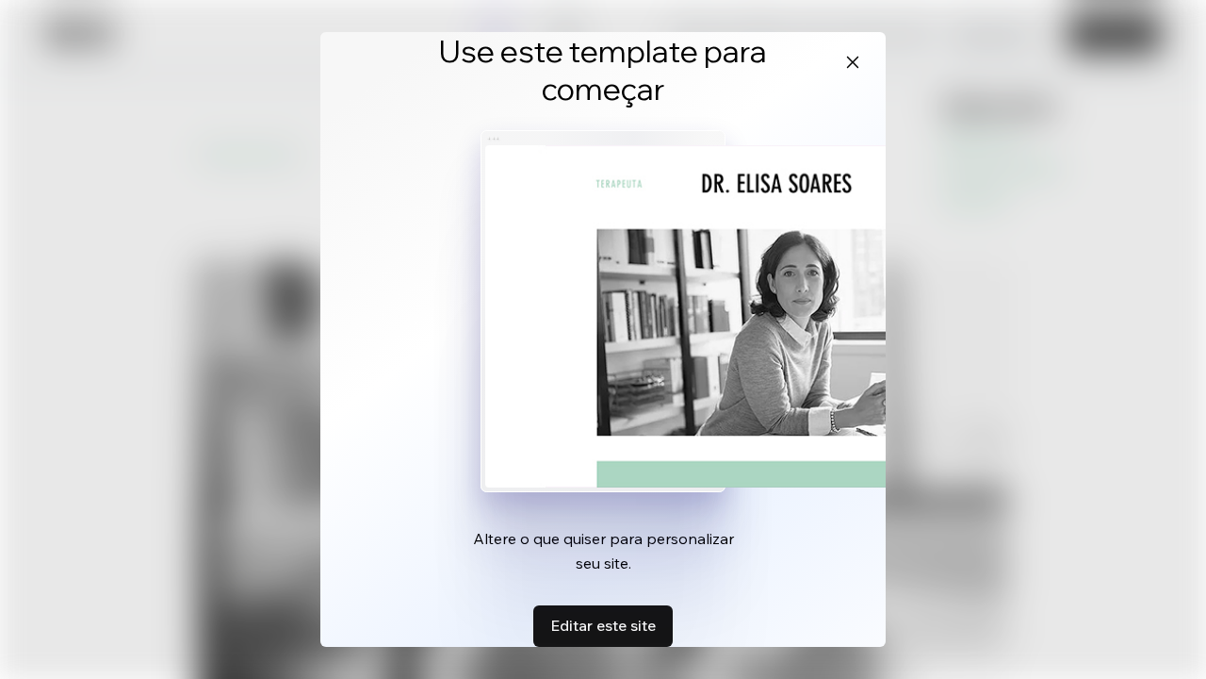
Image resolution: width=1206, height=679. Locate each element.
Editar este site (603, 625)
